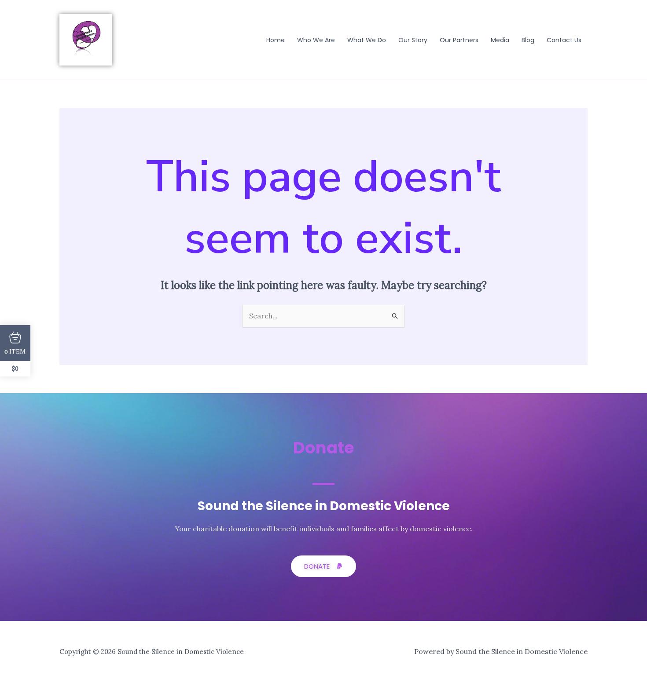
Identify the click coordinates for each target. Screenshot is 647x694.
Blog (528, 40)
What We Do (366, 40)
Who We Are (316, 40)
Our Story (412, 40)
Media (500, 40)
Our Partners (459, 40)
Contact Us (564, 40)
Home (275, 40)
